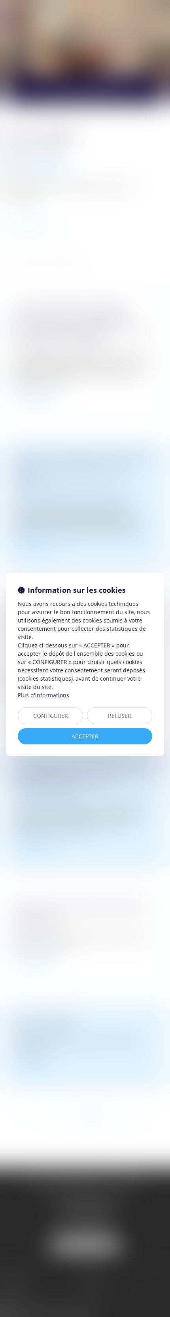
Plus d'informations (43, 695)
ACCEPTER (85, 736)
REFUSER (119, 715)
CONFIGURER (50, 715)
